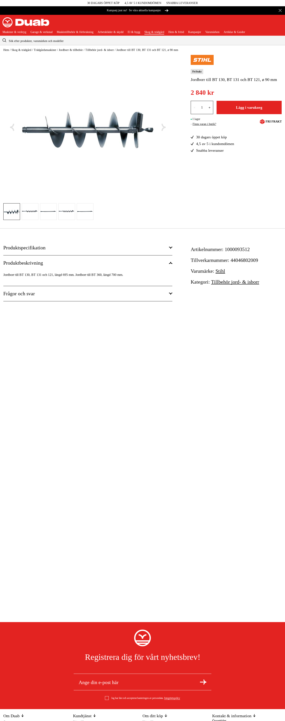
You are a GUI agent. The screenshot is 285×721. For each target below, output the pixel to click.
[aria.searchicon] (4, 40)
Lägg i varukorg (249, 107)
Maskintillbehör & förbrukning (75, 32)
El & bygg (134, 32)
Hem (6, 50)
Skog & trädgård (154, 32)
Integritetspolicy (172, 698)
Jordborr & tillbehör (71, 50)
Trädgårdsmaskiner (45, 50)
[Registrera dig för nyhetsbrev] (203, 681)
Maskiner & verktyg (14, 32)
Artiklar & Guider (234, 32)
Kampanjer (194, 32)
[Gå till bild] (11, 211)
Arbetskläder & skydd (111, 32)
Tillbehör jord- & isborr (99, 50)
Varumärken (212, 32)
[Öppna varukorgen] (279, 24)
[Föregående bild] (12, 127)
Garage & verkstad (41, 32)
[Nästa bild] (163, 127)
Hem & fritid (176, 32)
